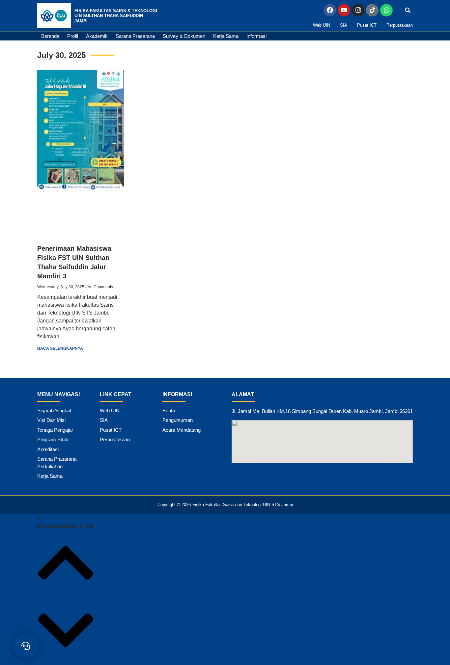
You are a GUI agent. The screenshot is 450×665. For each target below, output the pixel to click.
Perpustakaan (399, 25)
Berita (168, 410)
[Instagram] (358, 10)
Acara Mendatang (181, 430)
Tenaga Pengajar (55, 430)
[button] (408, 10)
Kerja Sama (226, 36)
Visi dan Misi (51, 420)
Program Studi (52, 439)
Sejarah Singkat (54, 410)
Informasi (256, 36)
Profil (72, 36)
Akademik (97, 36)
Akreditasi (48, 449)
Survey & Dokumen (184, 36)
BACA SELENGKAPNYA (60, 348)
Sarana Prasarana (135, 36)
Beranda (50, 36)
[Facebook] (329, 10)
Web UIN (321, 25)
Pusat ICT (367, 25)
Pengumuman (177, 420)
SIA (343, 25)
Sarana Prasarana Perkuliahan (56, 462)
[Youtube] (344, 10)
